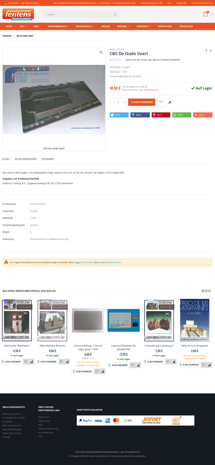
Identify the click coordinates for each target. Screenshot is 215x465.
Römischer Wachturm (16, 345)
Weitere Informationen (26, 159)
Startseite (7, 36)
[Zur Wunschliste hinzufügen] (25, 362)
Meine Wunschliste (12, 433)
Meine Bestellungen (12, 429)
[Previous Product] (206, 50)
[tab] (9, 159)
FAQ (169, 3)
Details (6, 159)
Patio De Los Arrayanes (194, 345)
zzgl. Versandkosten (149, 89)
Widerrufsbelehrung (48, 428)
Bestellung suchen (12, 413)
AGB (40, 424)
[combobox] (81, 14)
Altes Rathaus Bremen (52, 345)
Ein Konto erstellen (202, 3)
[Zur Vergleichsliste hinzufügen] (31, 362)
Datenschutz (44, 420)
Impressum (43, 416)
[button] (101, 54)
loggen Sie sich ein (83, 262)
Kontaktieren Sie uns (151, 3)
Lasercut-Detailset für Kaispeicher (123, 347)
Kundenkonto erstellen (14, 417)
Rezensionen (48, 159)
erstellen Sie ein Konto (109, 262)
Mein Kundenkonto (12, 425)
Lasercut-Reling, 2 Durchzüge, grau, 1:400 (88, 347)
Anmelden (181, 3)
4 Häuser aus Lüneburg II (159, 345)
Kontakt (6, 437)
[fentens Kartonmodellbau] (18, 14)
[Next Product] (210, 50)
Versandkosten (45, 432)
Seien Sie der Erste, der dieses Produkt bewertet (153, 59)
